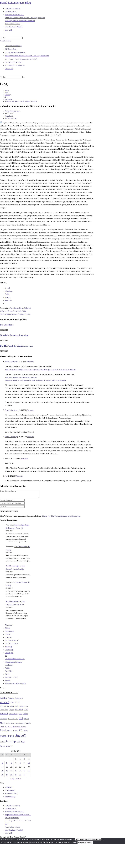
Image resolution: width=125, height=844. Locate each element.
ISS (21, 718)
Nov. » (18, 778)
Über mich (9, 69)
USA (18, 742)
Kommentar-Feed (11, 793)
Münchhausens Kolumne (13, 662)
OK (77, 839)
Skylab (15, 730)
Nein (81, 839)
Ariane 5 (19, 698)
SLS (20, 730)
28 (11, 775)
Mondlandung (20, 723)
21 (11, 771)
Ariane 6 (4, 702)
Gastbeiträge (9, 650)
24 (24, 771)
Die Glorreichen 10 (11, 640)
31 (24, 775)
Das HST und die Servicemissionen (16, 346)
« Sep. (12, 778)
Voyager (9, 746)
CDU (26, 706)
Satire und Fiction (11, 677)
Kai (6, 476)
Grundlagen (9, 653)
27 (7, 775)
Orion (2, 727)
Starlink (2, 742)
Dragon (11, 710)
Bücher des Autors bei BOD (15, 52)
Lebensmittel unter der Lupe (15, 659)
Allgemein (8, 625)
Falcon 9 (4, 713)
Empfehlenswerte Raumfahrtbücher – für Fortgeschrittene (27, 56)
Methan (8, 723)
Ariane (11, 698)
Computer (8, 637)
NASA (28, 723)
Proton (10, 726)
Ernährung (8, 647)
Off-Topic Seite (10, 49)
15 (15, 767)
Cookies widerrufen (85, 842)
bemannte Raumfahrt (7, 706)
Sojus (25, 730)
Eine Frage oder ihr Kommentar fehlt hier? (21, 59)
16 (20, 767)
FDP (20, 714)
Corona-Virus (4, 710)
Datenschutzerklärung (13, 46)
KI (6, 656)
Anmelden (8, 787)
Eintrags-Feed (10, 790)
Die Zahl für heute (11, 643)
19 (2, 771)
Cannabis (21, 706)
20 (7, 771)
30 (20, 775)
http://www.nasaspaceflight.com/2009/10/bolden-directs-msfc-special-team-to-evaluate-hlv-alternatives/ (40, 369)
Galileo (25, 714)
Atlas (12, 703)
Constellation (18, 308)
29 (15, 775)
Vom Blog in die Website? (15, 65)
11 (29, 763)
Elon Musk (19, 710)
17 (24, 767)
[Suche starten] (24, 77)
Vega (23, 741)
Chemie (7, 634)
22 (15, 771)
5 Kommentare (10, 118)
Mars (2, 723)
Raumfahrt (9, 116)
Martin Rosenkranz (11, 362)
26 (2, 775)
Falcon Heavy (13, 714)
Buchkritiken (9, 631)
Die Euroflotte (6, 325)
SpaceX (7, 680)
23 (20, 771)
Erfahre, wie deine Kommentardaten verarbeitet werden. (61, 516)
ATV (17, 702)
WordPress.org (10, 797)
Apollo (3, 697)
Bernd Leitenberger (12, 111)
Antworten (30, 362)
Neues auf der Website (13, 62)
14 (11, 767)
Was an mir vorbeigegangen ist (15, 683)
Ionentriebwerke (13, 718)
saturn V (9, 730)
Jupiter (26, 719)
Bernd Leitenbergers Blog (15, 2)
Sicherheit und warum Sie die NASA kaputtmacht (21, 101)
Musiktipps (8, 665)
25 (29, 771)
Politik (7, 668)
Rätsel (7, 674)
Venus (2, 746)
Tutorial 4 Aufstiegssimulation (14, 335)
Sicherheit (27, 308)
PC (6, 727)
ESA (26, 709)
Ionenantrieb (3, 719)
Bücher (7, 628)
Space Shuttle (7, 735)
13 (7, 767)
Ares (11, 308)
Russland (23, 727)
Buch (16, 706)
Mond (12, 723)
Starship (11, 741)
